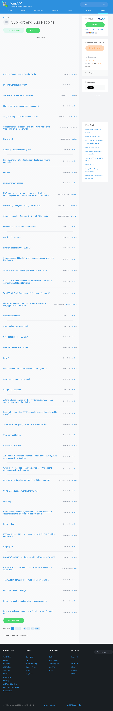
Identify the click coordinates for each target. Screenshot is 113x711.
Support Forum (31, 667)
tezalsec (74, 116)
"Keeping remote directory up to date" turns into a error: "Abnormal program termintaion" (26, 127)
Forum (103, 10)
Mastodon (74, 664)
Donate (95, 25)
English (103, 652)
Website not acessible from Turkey (18, 95)
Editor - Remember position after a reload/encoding (25, 601)
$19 (86, 29)
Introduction (38, 10)
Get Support (30, 657)
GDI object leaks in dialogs (14, 590)
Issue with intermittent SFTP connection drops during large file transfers (30, 413)
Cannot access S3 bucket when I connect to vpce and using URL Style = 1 (28, 259)
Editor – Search (10, 524)
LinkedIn (74, 670)
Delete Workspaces (11, 315)
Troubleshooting (31, 664)
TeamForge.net (54, 664)
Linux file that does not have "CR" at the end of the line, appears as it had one (24, 304)
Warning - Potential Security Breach (18, 149)
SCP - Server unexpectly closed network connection (25, 424)
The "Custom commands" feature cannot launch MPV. (26, 579)
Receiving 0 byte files (12, 445)
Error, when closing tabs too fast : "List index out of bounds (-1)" (28, 612)
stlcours (74, 480)
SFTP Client (7, 667)
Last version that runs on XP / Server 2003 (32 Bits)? (25, 368)
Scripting (6, 681)
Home (10, 10)
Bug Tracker (30, 674)
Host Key (7, 501)
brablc (73, 95)
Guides (5, 660)
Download (55, 10)
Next (37, 628)
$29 (90, 29)
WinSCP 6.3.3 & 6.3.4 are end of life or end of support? (26, 293)
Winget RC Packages (12, 389)
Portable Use (7, 691)
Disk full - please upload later (15, 347)
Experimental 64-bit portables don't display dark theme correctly (26, 161)
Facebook (74, 657)
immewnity (73, 205)
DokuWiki (52, 667)
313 (32, 628)
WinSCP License (49, 705)
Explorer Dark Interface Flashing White (19, 74)
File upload (8, 139)
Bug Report (8, 546)
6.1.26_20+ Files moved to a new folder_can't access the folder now (27, 568)
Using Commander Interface (93, 136)
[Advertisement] (40, 54)
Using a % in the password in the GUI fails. (21, 490)
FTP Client (6, 664)
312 (29, 628)
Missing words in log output (15, 84)
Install (70, 10)
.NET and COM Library (10, 684)
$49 (94, 29)
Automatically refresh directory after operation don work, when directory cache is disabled (30, 456)
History (28, 670)
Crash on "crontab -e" (12, 237)
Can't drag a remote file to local (16, 379)
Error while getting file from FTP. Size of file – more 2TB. (27, 480)
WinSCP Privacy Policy (74, 705)
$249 (102, 29)
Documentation (86, 10)
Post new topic (14, 30)
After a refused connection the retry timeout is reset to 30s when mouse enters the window (28, 401)
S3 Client (6, 674)
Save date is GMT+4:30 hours (16, 336)
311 (25, 628)
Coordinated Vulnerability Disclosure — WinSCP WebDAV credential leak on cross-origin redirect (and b (27, 512)
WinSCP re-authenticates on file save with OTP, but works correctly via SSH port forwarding (27, 281)
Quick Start (6, 657)
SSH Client (6, 670)
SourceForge (53, 660)
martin (73, 74)
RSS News (74, 674)
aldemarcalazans (71, 304)
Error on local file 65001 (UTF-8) (17, 247)
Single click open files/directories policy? (20, 116)
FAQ (27, 660)
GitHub (51, 657)
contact (6, 172)
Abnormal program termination (16, 326)
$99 (98, 29)
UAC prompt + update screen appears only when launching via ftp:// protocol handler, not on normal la (26, 194)
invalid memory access (13, 183)
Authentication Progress (92, 147)
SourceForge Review (91, 73)
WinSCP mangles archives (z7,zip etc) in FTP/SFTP (25, 270)
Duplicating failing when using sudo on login (22, 205)
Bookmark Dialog (90, 165)
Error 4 (6, 358)
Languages (7, 677)
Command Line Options (11, 687)
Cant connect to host (12, 435)
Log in (33, 30)
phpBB (51, 670)
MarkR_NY (73, 216)
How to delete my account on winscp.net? (21, 106)
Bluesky (74, 667)
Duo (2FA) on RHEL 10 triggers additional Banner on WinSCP (29, 557)
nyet (75, 569)
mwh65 (74, 139)
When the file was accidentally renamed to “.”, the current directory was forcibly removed (27, 468)
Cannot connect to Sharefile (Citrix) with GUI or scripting (27, 216)
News (23, 10)
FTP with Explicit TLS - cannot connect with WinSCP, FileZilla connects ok (29, 535)
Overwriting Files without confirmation (19, 226)
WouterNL (73, 194)
